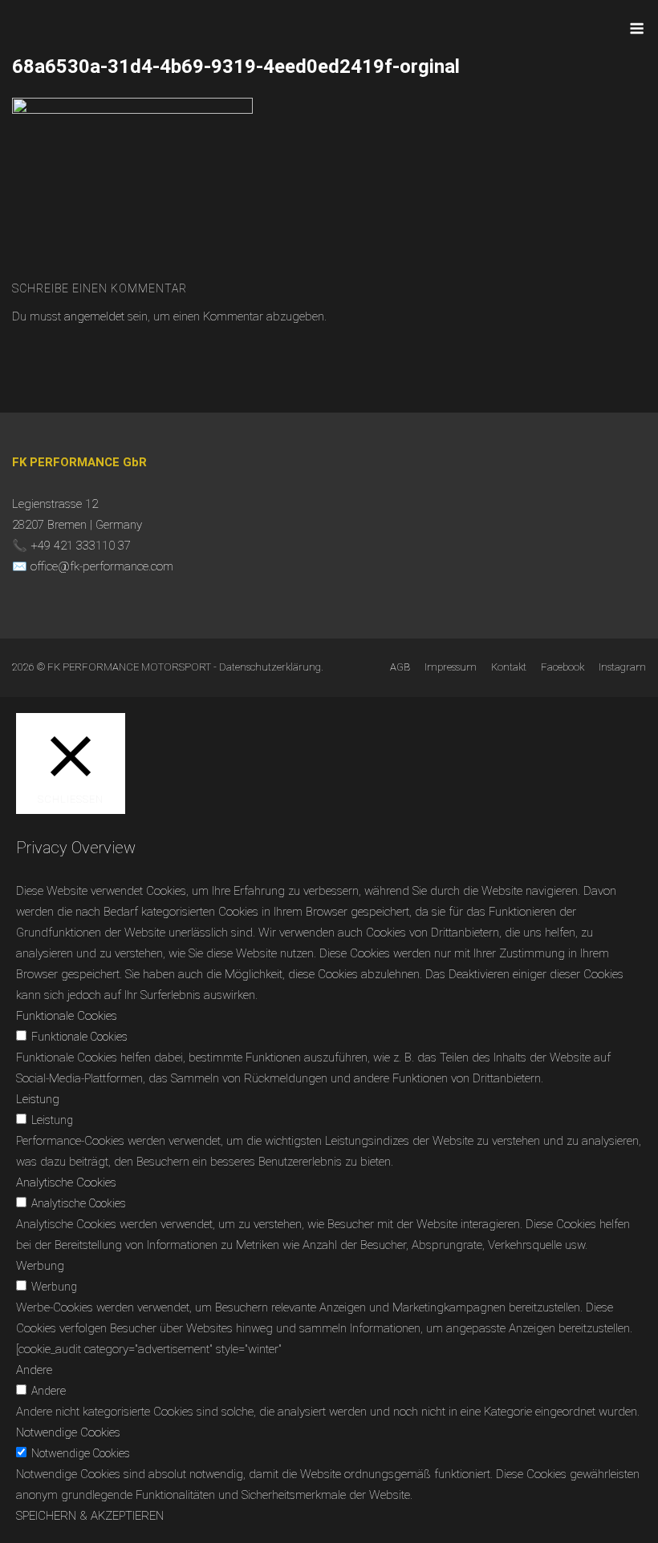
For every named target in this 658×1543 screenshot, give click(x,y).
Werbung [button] (40, 1266)
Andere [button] (34, 1370)
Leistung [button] (37, 1099)
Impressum (450, 667)
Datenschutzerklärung (270, 667)
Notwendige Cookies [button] (68, 1432)
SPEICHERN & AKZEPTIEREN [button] (90, 1516)
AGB (400, 667)
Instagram (622, 667)
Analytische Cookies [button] (66, 1182)
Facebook (562, 667)
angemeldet (94, 316)
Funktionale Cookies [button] (66, 1016)
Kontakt (508, 667)
